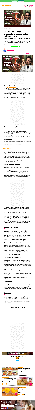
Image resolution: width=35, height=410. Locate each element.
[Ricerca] (25, 6)
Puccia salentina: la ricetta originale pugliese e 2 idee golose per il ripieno (9, 380)
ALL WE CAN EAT (6, 28)
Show (22, 5)
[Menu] (32, 6)
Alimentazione (6, 350)
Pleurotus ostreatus (26, 93)
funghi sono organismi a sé (23, 133)
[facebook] (7, 408)
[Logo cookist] (6, 5)
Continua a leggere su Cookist (17, 307)
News (15, 5)
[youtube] (6, 408)
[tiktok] (2, 408)
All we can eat (11, 350)
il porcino (12, 273)
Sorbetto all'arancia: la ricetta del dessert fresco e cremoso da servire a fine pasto (25, 390)
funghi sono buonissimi (11, 87)
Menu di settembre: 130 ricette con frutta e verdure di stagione (25, 370)
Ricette (18, 5)
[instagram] (4, 408)
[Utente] (30, 6)
